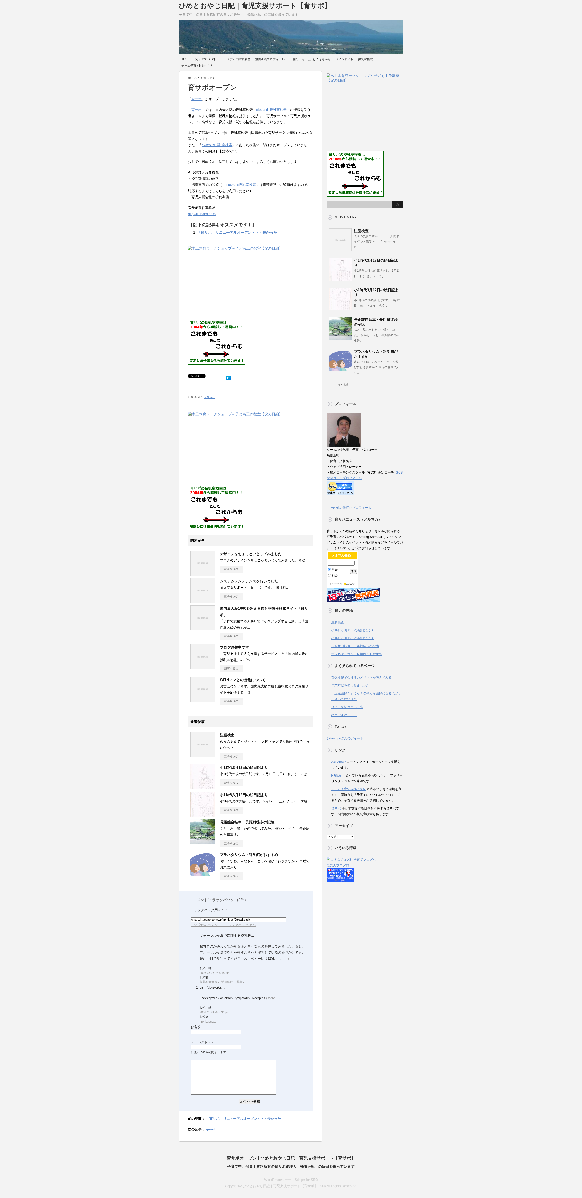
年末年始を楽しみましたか (350, 685)
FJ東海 (336, 775)
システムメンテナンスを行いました (249, 581)
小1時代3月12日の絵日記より (244, 795)
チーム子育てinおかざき (197, 65)
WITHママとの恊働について (243, 680)
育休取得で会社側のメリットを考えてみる (361, 677)
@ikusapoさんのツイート (345, 738)
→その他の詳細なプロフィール (349, 507)
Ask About (338, 762)
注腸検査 (227, 735)
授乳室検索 (365, 59)
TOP (184, 59)
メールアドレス (202, 1042)
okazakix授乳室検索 (271, 110)
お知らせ (209, 397)
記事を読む (231, 569)
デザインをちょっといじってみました (251, 554)
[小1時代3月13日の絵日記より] (202, 787)
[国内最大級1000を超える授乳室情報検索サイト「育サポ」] (202, 628)
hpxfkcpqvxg (208, 1021)
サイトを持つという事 (347, 707)
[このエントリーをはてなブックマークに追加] (228, 377)
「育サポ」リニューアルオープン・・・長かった (237, 232)
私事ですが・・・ (344, 715)
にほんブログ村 (338, 865)
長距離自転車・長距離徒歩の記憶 (247, 822)
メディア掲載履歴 (238, 59)
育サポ (196, 99)
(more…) (282, 958)
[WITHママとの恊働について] (202, 700)
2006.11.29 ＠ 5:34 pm (214, 1012)
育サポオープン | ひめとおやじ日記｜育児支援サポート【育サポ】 (291, 1158)
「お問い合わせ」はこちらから (310, 59)
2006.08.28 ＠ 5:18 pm (215, 973)
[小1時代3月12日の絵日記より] (202, 815)
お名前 (196, 1027)
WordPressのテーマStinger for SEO (291, 1180)
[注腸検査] (202, 755)
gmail (210, 1129)
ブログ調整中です (234, 647)
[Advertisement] (226, 285)
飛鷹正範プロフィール (270, 59)
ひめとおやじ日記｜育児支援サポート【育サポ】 (255, 5)
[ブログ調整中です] (202, 667)
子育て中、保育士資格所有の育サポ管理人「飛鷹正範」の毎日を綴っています (291, 1166)
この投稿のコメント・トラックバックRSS (223, 925)
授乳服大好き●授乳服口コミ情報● (222, 982)
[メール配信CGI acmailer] (348, 583)
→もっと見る (340, 384)
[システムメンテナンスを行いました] (202, 601)
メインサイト (344, 59)
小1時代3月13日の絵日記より (244, 767)
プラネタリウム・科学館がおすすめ (249, 855)
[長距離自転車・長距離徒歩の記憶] (202, 842)
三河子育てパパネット (207, 59)
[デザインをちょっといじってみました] (202, 574)
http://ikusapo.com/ (202, 214)
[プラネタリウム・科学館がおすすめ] (202, 875)
